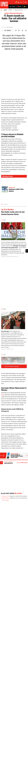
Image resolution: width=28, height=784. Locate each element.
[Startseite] (1, 9)
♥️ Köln (19, 6)
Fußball (10, 9)
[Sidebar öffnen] (25, 2)
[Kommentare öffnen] (26, 251)
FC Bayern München (18, 9)
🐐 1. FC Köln (12, 6)
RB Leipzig (18, 493)
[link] (4, 4)
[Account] (20, 2)
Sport (5, 9)
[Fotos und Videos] (18, 2)
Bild (3, 394)
